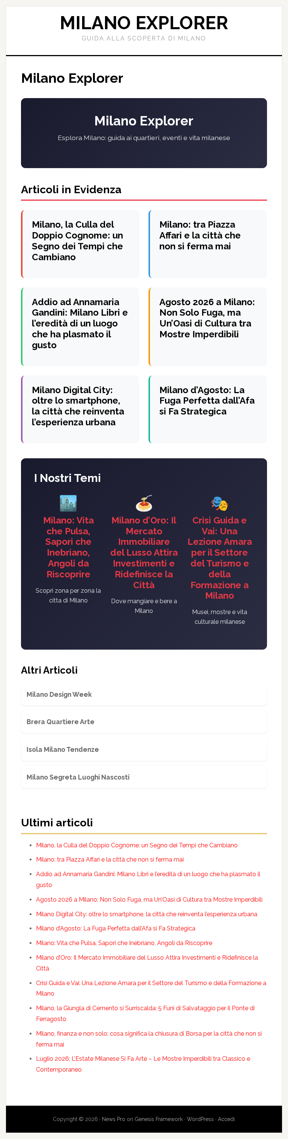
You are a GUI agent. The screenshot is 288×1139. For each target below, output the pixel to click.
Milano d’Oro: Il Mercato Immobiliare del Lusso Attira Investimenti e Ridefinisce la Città (144, 552)
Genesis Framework (159, 1119)
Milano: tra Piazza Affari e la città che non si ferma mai (200, 235)
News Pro (113, 1119)
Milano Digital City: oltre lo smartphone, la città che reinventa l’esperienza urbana (78, 406)
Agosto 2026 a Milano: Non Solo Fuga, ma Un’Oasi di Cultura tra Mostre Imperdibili (207, 318)
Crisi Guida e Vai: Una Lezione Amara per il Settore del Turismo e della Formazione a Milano (220, 558)
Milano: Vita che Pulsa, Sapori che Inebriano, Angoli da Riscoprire (68, 547)
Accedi (226, 1119)
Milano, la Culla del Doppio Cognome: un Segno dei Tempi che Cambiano (77, 240)
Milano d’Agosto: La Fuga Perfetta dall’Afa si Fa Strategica (207, 401)
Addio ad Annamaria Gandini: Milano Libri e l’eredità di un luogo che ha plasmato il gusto (80, 323)
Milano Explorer (144, 22)
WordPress (200, 1119)
